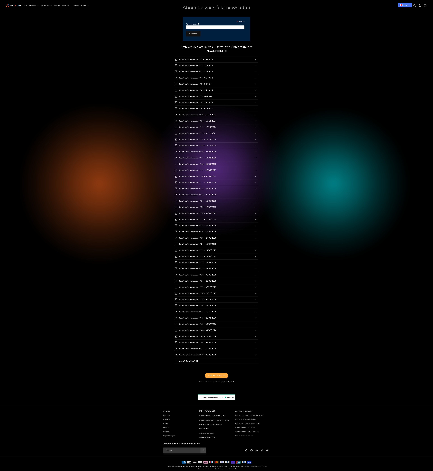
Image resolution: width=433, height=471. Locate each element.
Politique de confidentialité (240, 466)
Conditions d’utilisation (259, 466)
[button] (31, 6)
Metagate (175, 466)
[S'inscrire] (203, 450)
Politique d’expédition (205, 469)
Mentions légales (231, 469)
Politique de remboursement (219, 466)
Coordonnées (219, 469)
